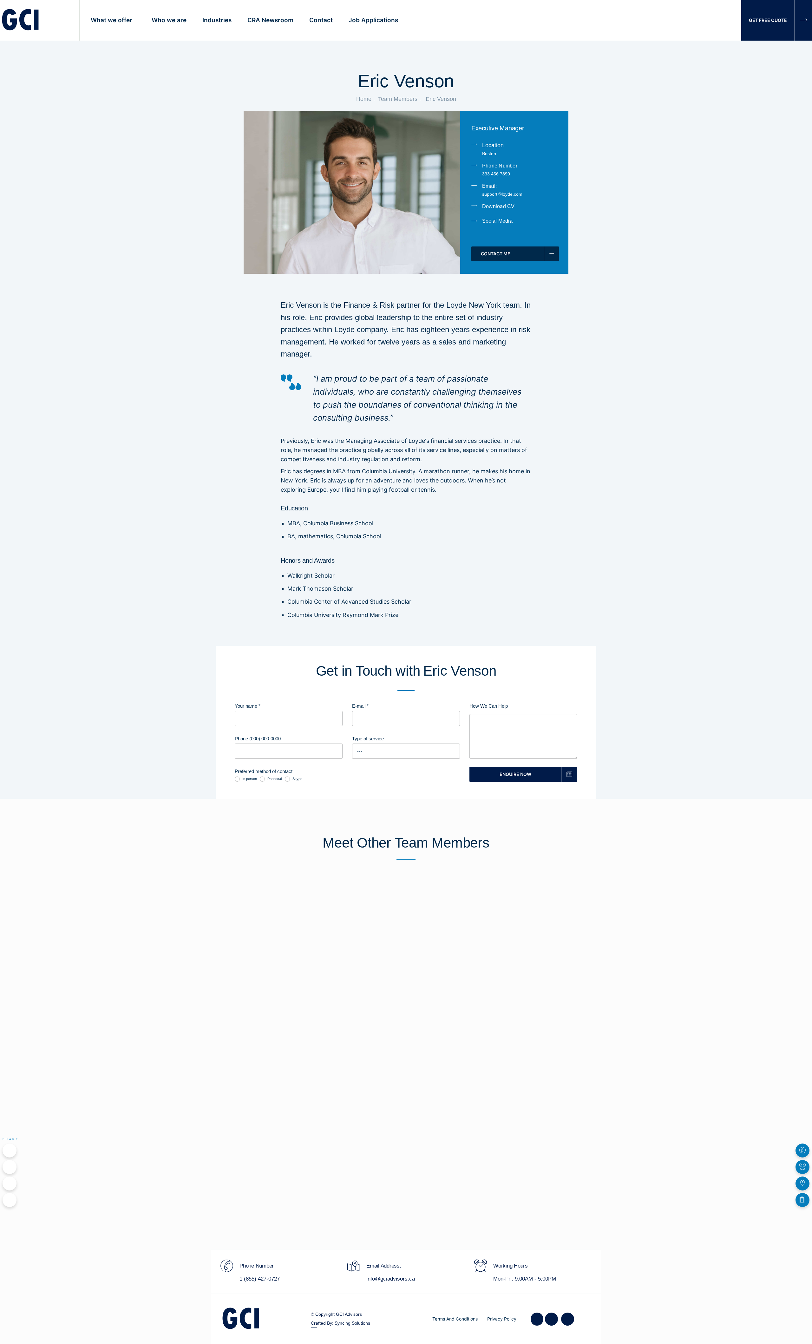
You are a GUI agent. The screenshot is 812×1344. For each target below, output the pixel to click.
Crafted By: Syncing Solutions (340, 1323)
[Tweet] (9, 1167)
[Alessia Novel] (276, 940)
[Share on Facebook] (9, 1150)
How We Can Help (488, 706)
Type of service (368, 738)
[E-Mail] (9, 1200)
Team (233, 887)
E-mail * (360, 706)
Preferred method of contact (263, 771)
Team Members (397, 99)
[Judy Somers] (406, 940)
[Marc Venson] (536, 940)
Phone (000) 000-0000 (258, 738)
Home (363, 99)
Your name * (247, 706)
